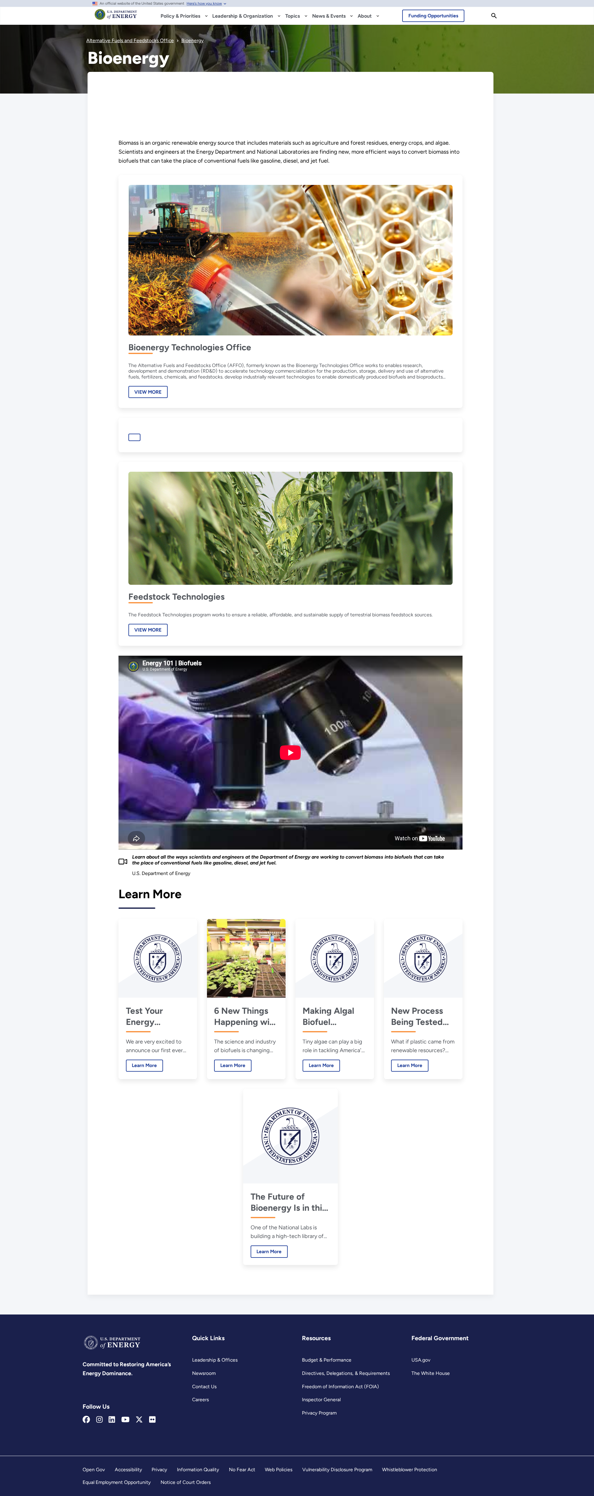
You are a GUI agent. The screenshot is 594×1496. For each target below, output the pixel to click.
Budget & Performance (326, 1360)
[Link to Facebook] (86, 1420)
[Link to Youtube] (125, 1420)
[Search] (494, 16)
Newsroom (204, 1373)
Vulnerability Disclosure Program (337, 1469)
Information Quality (198, 1469)
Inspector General (321, 1399)
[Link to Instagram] (99, 1420)
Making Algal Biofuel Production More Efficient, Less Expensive (333, 1016)
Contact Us (204, 1386)
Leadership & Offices (215, 1360)
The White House (430, 1373)
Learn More (141, 1065)
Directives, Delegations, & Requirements (346, 1373)
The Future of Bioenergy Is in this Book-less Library (288, 1202)
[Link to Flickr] (152, 1420)
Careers (200, 1399)
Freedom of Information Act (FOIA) (340, 1386)
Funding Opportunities (433, 16)
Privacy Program (319, 1413)
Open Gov (94, 1469)
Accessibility (128, 1469)
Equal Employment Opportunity (117, 1482)
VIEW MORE (147, 392)
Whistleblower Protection (409, 1469)
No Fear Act (242, 1469)
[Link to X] (139, 1420)
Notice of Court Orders (186, 1482)
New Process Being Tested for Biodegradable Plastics (420, 1016)
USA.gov (420, 1360)
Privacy (159, 1469)
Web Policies (278, 1469)
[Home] (116, 17)
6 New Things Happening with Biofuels (246, 1016)
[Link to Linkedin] (112, 1420)
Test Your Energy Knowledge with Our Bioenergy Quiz (156, 1016)
